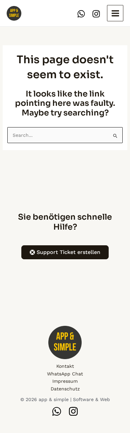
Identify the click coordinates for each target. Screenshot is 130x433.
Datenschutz (65, 388)
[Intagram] (73, 411)
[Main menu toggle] (115, 13)
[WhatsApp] (81, 14)
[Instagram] (96, 14)
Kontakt (65, 366)
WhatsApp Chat (65, 373)
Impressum (65, 381)
